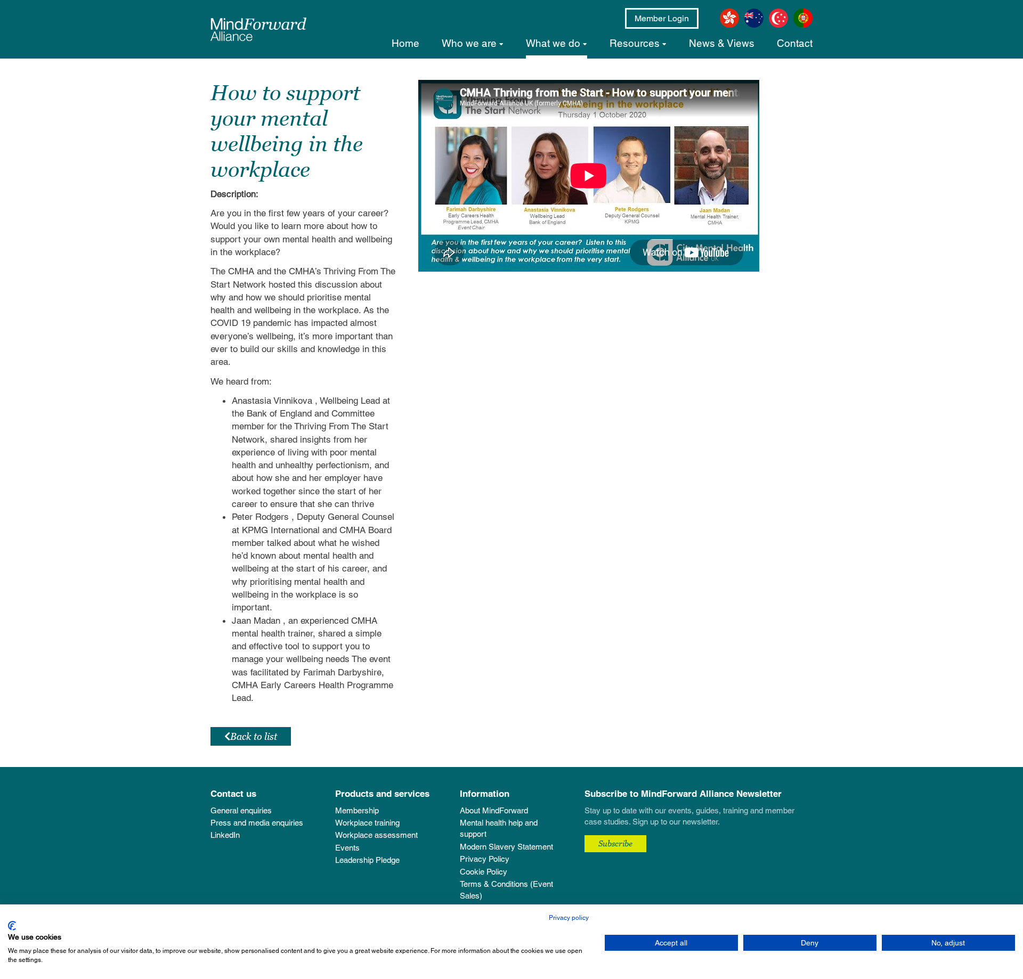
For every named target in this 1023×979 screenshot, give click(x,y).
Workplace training (367, 822)
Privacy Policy (484, 858)
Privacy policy (569, 917)
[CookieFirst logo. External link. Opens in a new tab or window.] (12, 926)
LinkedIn (225, 834)
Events (347, 847)
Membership (357, 810)
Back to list (253, 736)
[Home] (258, 29)
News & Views (721, 43)
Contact (795, 43)
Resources (635, 43)
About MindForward (494, 810)
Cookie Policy (483, 871)
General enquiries (241, 810)
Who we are (469, 43)
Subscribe (615, 843)
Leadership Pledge (367, 859)
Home (405, 43)
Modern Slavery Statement (506, 846)
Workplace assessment (376, 834)
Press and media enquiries (256, 822)
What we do (553, 43)
